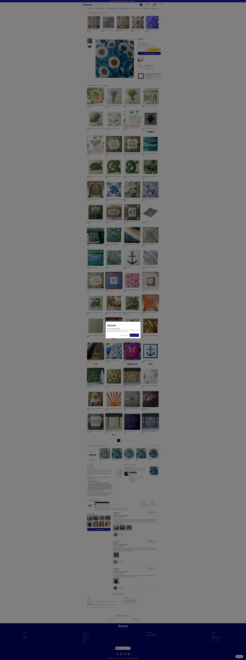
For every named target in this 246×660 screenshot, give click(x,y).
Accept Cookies (134, 335)
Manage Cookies (124, 335)
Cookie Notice (123, 330)
